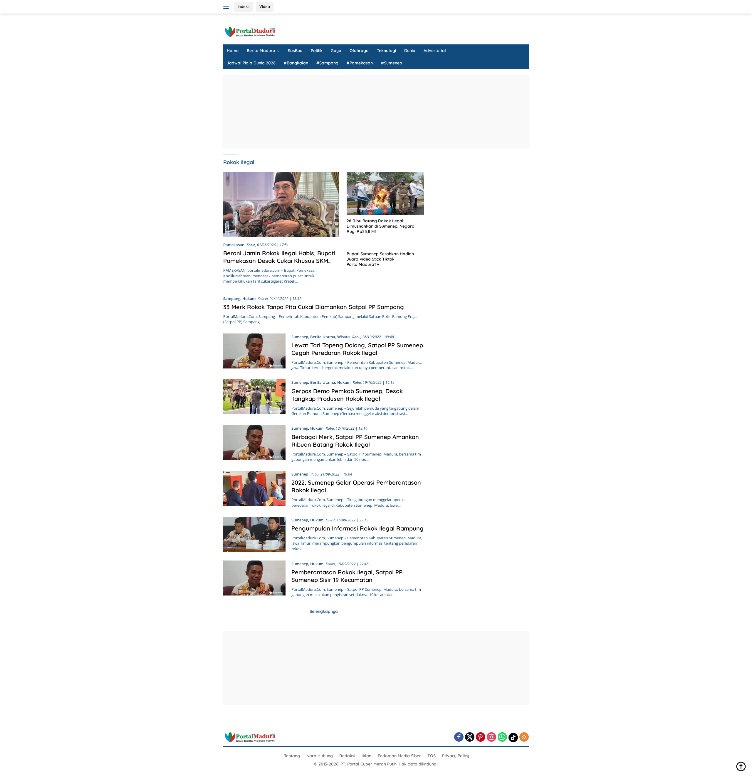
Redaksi (347, 755)
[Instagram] (491, 737)
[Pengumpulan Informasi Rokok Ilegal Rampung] (254, 534)
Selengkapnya (324, 611)
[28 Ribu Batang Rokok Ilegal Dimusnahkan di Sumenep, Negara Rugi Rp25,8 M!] (385, 193)
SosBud (295, 50)
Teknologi (386, 50)
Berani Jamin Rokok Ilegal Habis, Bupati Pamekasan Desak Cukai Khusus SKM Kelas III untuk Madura (279, 260)
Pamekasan (233, 244)
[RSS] (524, 737)
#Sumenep (391, 63)
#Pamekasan (360, 63)
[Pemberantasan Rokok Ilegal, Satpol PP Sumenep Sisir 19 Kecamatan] (254, 579)
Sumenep (299, 336)
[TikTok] (513, 737)
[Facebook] (459, 737)
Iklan (366, 755)
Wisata (343, 336)
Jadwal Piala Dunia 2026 (251, 63)
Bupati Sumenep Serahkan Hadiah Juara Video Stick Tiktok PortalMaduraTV (380, 259)
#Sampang (327, 63)
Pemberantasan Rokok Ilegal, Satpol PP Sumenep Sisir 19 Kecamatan (346, 575)
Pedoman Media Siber (399, 755)
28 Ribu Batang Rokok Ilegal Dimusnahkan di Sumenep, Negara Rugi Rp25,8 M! (380, 226)
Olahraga (359, 50)
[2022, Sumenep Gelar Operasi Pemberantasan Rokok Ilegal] (254, 489)
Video (264, 6)
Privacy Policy (455, 755)
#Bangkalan (296, 63)
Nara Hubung (319, 755)
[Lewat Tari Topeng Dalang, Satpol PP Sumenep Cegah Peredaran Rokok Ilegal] (254, 352)
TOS (431, 755)
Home (233, 50)
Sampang (231, 298)
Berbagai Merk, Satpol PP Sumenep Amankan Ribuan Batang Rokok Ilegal (355, 440)
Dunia (409, 50)
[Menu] (227, 7)
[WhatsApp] (502, 737)
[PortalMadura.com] (249, 31)
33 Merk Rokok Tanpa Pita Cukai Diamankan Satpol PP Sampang (313, 307)
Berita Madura (261, 50)
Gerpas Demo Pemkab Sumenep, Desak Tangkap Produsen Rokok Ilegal (347, 394)
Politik (317, 50)
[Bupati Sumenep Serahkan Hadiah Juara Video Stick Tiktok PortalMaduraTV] (385, 244)
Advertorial (435, 50)
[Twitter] (469, 737)
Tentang (292, 755)
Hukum (249, 298)
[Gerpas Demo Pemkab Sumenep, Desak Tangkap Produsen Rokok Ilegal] (254, 397)
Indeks (243, 6)
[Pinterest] (480, 737)
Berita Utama (322, 336)
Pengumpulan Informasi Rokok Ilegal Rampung (357, 528)
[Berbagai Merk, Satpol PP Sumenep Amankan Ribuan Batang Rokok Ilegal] (254, 443)
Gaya (336, 50)
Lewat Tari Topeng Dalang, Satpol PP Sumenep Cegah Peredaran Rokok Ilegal (357, 348)
